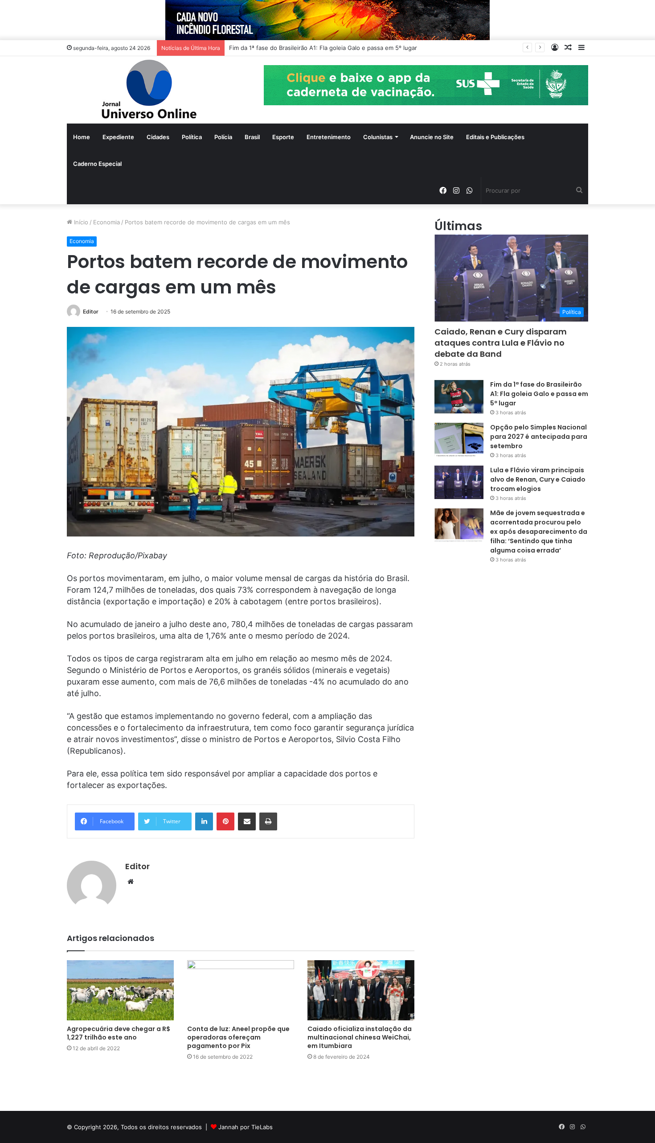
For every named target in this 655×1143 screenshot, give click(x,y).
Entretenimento (329, 136)
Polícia (223, 136)
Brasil (252, 136)
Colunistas (378, 136)
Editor (90, 311)
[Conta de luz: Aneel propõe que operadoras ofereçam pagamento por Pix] (240, 990)
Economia (106, 222)
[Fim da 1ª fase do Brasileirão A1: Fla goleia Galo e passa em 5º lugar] (458, 396)
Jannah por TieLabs (245, 1127)
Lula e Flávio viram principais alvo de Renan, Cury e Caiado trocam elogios (537, 479)
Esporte (283, 136)
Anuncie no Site (432, 136)
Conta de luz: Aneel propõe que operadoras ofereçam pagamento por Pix (238, 1037)
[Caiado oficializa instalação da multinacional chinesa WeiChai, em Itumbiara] (360, 990)
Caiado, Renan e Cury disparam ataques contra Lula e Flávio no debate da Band (500, 342)
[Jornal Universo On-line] (149, 90)
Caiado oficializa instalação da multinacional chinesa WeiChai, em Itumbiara (359, 1037)
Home (81, 136)
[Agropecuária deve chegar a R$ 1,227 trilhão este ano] (120, 990)
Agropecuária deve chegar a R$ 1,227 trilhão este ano (118, 1033)
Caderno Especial (97, 163)
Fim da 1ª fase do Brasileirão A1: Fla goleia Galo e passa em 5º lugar (539, 394)
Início (80, 222)
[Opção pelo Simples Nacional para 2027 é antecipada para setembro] (458, 439)
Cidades (158, 136)
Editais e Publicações (495, 136)
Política (192, 136)
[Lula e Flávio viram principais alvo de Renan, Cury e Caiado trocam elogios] (458, 482)
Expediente (118, 136)
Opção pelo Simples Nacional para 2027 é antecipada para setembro (538, 436)
